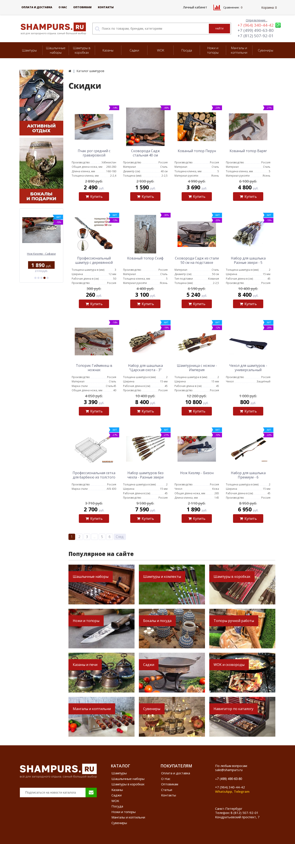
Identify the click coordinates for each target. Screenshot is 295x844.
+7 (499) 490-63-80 (256, 30)
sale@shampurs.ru (229, 770)
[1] (35, 278)
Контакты (106, 7)
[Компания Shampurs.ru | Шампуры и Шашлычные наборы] (69, 71)
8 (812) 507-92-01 (245, 812)
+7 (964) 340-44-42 (256, 25)
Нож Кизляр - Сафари (41, 254)
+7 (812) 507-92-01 (256, 36)
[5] (47, 278)
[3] (41, 278)
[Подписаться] (91, 792)
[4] (44, 278)
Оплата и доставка (36, 7)
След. (120, 536)
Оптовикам (82, 7)
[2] (38, 278)
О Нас (63, 7)
